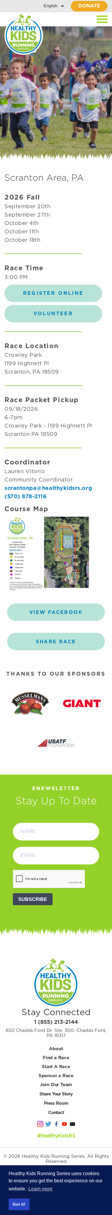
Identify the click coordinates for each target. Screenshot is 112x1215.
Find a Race (56, 1058)
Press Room (56, 1103)
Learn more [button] (40, 1188)
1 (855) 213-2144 (56, 1022)
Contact (56, 1112)
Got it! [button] (19, 1204)
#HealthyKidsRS (56, 1136)
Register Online (53, 293)
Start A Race (56, 1067)
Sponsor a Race (56, 1076)
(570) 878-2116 (25, 496)
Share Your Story (55, 1094)
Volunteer (53, 313)
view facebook (56, 612)
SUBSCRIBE (32, 899)
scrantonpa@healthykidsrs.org (48, 488)
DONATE (89, 6)
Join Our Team (56, 1085)
